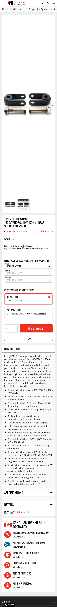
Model (8, 278)
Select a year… (15, 266)
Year (7, 264)
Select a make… (15, 273)
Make (7, 271)
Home (5, 9)
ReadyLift (11, 231)
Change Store (41, 313)
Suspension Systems (39, 9)
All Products (18, 9)
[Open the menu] (3, 3)
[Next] (52, 105)
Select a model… (16, 280)
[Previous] (5, 105)
